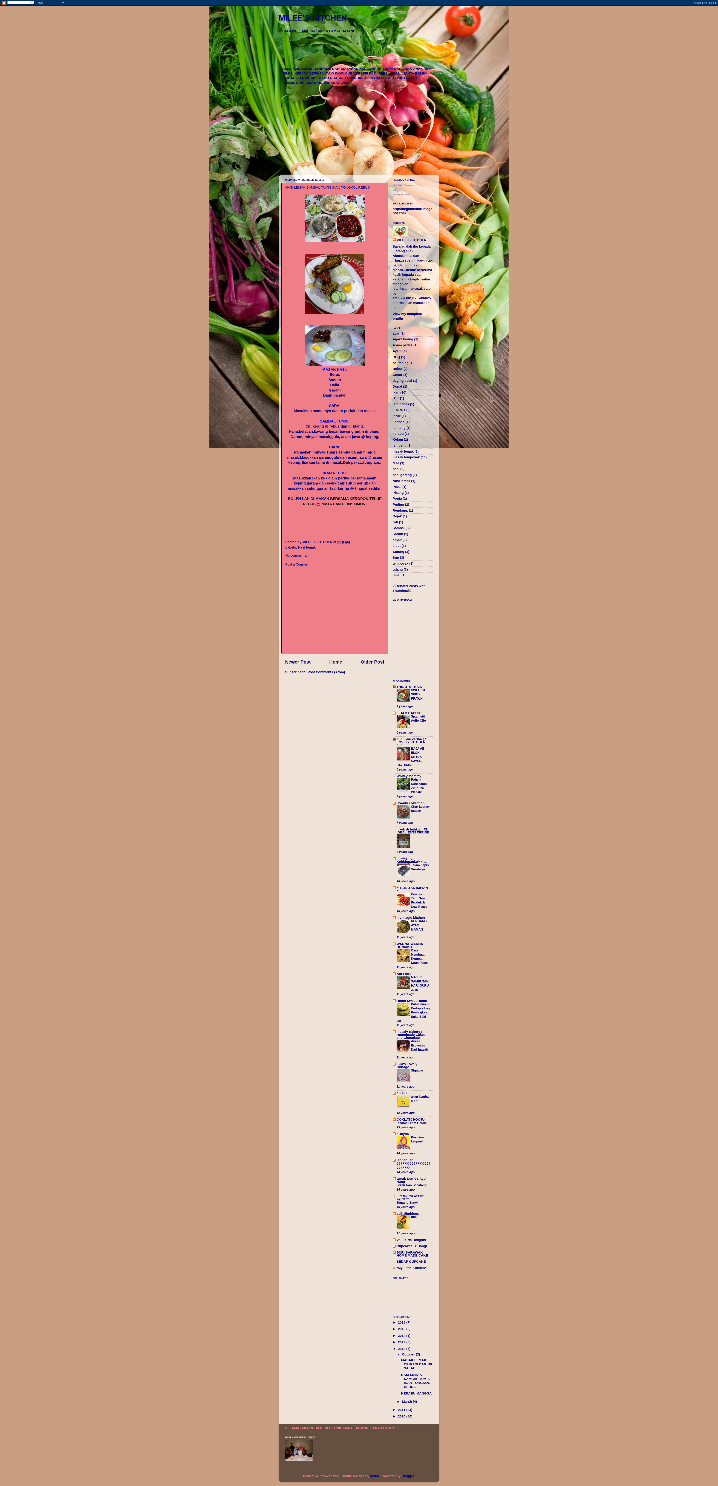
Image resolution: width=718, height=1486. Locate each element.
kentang (399, 428)
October (409, 1354)
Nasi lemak (307, 547)
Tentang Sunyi (407, 1202)
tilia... (415, 1217)
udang (398, 569)
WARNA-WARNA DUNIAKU (410, 945)
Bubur (398, 369)
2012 (402, 1349)
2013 (402, 1342)
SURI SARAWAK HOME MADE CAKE (412, 1254)
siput (397, 546)
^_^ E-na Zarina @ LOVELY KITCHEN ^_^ (411, 742)
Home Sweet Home (412, 1001)
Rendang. (400, 510)
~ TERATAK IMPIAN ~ (412, 889)
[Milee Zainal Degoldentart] (394, 189)
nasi (396, 469)
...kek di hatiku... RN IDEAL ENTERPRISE (413, 830)
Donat (397, 386)
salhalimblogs (408, 1213)
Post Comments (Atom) (326, 672)
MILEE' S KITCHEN (411, 240)
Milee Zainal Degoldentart (404, 185)
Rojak (397, 516)
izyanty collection (411, 803)
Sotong (398, 552)
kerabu (398, 434)
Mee (396, 463)
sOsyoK (403, 1134)
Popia (397, 498)
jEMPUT (399, 410)
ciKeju (402, 1093)
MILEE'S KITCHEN (313, 17)
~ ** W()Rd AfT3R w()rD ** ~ (410, 1197)
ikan (396, 392)
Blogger (407, 1476)
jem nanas (401, 404)
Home (335, 661)
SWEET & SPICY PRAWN (418, 694)
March (407, 1401)
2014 (402, 1336)
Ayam (397, 351)
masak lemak (403, 451)
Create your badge (401, 194)
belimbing (401, 363)
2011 (402, 1410)
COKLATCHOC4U (411, 1119)
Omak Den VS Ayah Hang (412, 1180)
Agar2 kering (403, 339)
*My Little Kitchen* (411, 1268)
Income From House (411, 1123)
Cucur (397, 375)
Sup (396, 557)
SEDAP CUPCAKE (411, 1261)
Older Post (372, 661)
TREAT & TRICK (409, 687)
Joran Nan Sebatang (411, 1185)
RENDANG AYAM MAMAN (419, 925)
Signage (417, 1070)
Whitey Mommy (409, 776)
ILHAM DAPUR (408, 713)
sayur (397, 540)
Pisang (398, 493)
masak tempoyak (406, 457)
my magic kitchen (411, 918)
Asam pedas (402, 345)
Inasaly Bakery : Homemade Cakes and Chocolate (411, 1035)
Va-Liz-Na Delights (411, 1240)
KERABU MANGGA (416, 1393)
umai (397, 575)
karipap (399, 422)
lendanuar (405, 1160)
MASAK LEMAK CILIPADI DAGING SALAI (416, 1364)
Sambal (399, 528)
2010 (402, 1416)
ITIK (396, 398)
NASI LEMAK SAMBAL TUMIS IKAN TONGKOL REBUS (415, 1381)
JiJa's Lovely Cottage (407, 1065)
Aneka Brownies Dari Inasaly (420, 1045)
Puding (398, 504)
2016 (402, 1322)
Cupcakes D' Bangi (412, 1246)
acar (396, 333)
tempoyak (400, 563)
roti (395, 522)
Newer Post (298, 661)
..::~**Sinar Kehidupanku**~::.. (412, 860)
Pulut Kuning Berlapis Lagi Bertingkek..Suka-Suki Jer (414, 1012)
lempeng (399, 445)
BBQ (396, 357)
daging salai (402, 381)
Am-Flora (404, 974)
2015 (402, 1329)
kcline (375, 1476)
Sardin (398, 534)
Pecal (397, 487)
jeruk (397, 416)
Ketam (398, 439)
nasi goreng (402, 475)
